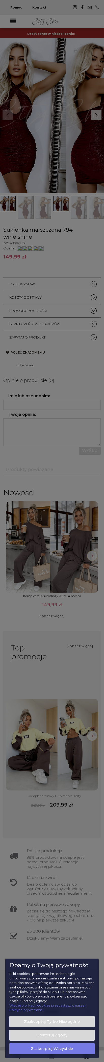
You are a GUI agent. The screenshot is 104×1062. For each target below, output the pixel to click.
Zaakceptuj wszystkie (52, 1048)
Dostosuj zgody (51, 1035)
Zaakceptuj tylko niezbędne (52, 1021)
